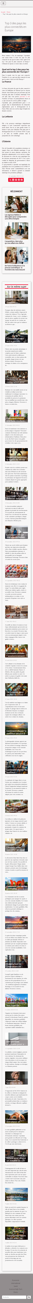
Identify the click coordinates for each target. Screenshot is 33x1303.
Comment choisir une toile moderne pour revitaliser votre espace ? (16, 422)
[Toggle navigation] (3, 3)
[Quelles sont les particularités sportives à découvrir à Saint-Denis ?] (16, 1194)
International (15, 1283)
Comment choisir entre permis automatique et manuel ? (15, 342)
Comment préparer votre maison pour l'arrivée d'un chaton (16, 618)
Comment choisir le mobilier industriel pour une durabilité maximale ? (16, 499)
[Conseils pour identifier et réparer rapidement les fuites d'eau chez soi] (16, 845)
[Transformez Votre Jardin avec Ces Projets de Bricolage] (16, 1233)
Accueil (3, 12)
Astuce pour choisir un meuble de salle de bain (16, 1160)
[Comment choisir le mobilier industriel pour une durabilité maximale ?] (16, 493)
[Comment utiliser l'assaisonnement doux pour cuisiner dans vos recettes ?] (16, 651)
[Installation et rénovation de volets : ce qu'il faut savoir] (16, 961)
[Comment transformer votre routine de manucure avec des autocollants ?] (16, 571)
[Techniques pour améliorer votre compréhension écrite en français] (16, 689)
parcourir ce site (25, 96)
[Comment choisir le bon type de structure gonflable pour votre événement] (16, 1000)
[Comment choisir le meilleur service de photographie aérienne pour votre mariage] (16, 728)
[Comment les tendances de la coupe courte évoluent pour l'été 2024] (16, 1078)
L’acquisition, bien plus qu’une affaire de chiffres (14, 242)
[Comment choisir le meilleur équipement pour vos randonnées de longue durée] (16, 767)
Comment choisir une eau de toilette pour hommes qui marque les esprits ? (16, 538)
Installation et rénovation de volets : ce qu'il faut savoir (16, 967)
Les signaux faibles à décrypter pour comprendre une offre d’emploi (15, 217)
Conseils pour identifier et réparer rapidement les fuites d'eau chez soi (16, 851)
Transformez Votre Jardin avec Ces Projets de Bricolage (16, 1238)
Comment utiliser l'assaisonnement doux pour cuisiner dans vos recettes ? (16, 657)
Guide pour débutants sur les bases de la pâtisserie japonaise (16, 812)
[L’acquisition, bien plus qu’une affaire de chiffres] (16, 230)
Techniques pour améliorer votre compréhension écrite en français (15, 695)
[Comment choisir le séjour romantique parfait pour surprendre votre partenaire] (16, 922)
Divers (8, 12)
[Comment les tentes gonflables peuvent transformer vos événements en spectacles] (16, 884)
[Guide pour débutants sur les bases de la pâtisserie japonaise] (16, 806)
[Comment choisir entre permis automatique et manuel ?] (16, 336)
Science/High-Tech (15, 1289)
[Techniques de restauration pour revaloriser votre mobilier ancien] (16, 377)
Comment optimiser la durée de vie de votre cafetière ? (16, 459)
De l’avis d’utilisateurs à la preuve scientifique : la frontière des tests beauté (15, 267)
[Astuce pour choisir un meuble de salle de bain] (16, 1155)
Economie (15, 1280)
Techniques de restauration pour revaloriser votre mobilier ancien (15, 383)
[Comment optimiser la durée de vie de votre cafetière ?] (16, 454)
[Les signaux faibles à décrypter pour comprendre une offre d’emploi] (16, 204)
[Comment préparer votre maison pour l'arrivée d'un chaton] (16, 612)
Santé (16, 1286)
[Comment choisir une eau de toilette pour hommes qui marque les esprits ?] (16, 532)
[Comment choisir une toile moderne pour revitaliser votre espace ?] (16, 416)
